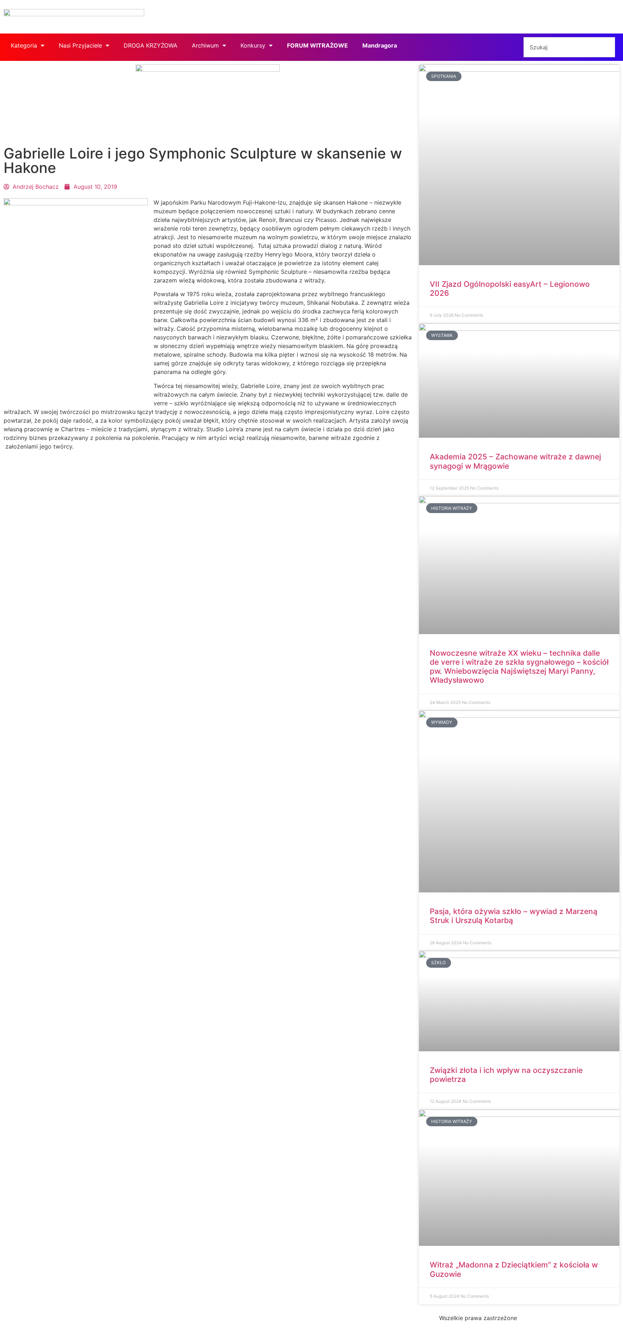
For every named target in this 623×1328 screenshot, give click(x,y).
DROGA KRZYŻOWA (150, 45)
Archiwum (205, 45)
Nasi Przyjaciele (80, 45)
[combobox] (569, 47)
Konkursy (252, 45)
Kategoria (24, 45)
